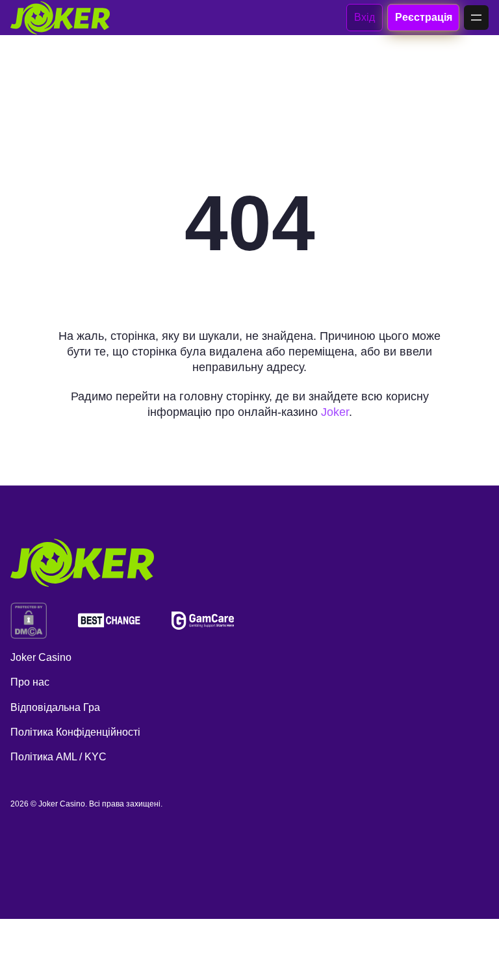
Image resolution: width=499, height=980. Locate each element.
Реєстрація (423, 17)
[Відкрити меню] (476, 17)
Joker (335, 412)
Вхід (364, 17)
